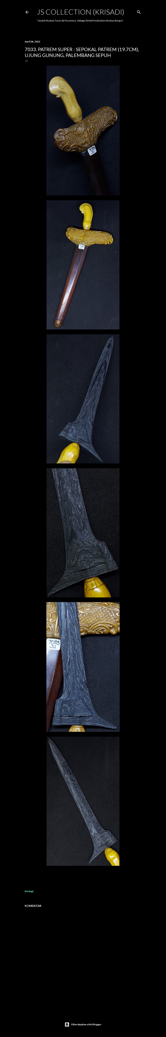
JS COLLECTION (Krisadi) (80, 11)
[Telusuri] (138, 11)
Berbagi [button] (29, 891)
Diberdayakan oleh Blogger (86, 1024)
